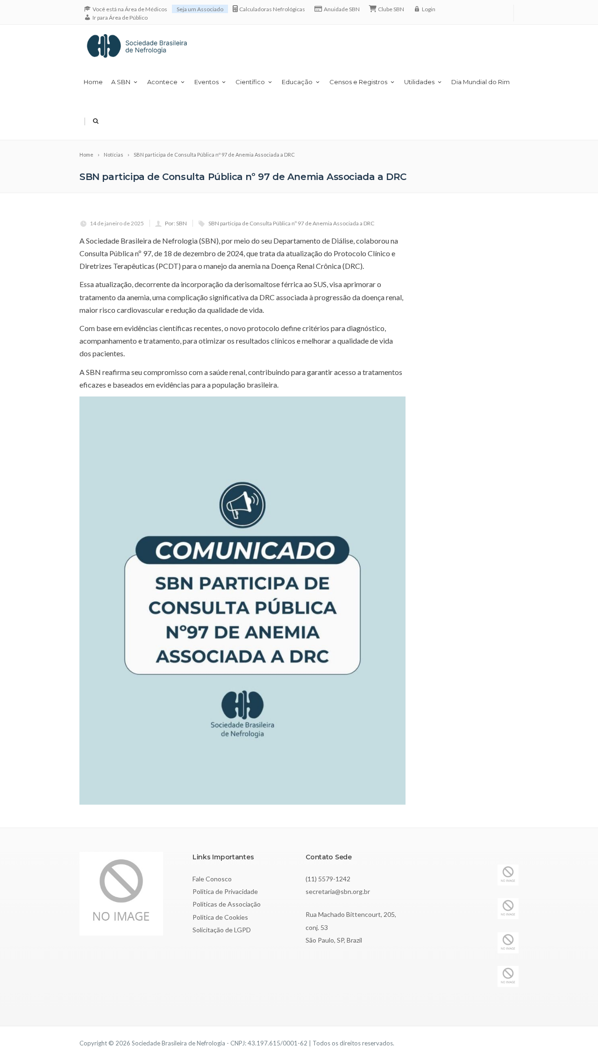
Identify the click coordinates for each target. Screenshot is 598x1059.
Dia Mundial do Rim (480, 82)
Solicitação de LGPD (221, 930)
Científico (250, 82)
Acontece (162, 82)
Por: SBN (176, 223)
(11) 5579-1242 (328, 879)
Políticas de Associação (226, 904)
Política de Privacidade (225, 891)
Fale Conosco (212, 879)
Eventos (206, 82)
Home (93, 82)
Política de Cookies (220, 917)
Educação (297, 82)
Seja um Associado (200, 9)
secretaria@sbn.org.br (338, 891)
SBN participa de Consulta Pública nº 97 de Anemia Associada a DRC (291, 223)
